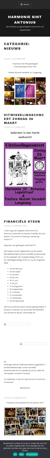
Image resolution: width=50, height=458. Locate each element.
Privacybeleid (32, 454)
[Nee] (47, 449)
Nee (21, 454)
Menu (26, 4)
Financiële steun (22, 221)
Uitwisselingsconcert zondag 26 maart (24, 119)
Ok (15, 454)
